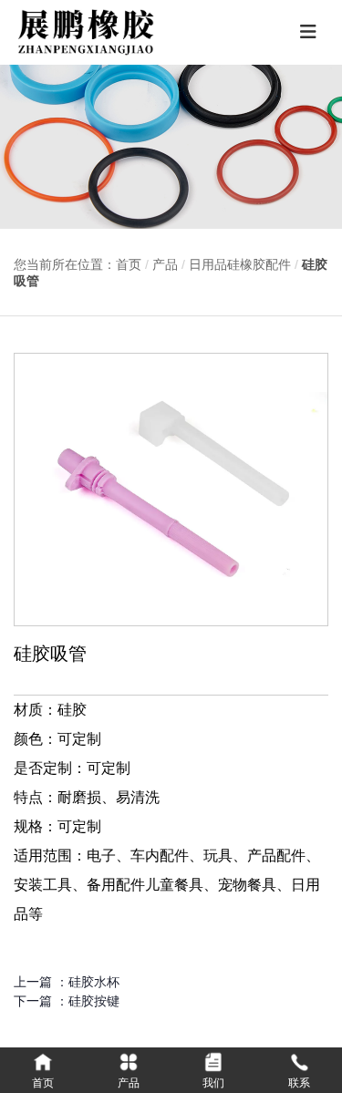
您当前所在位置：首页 (79, 264)
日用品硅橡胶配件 (240, 264)
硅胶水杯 (93, 981)
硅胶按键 (93, 1001)
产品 (165, 264)
